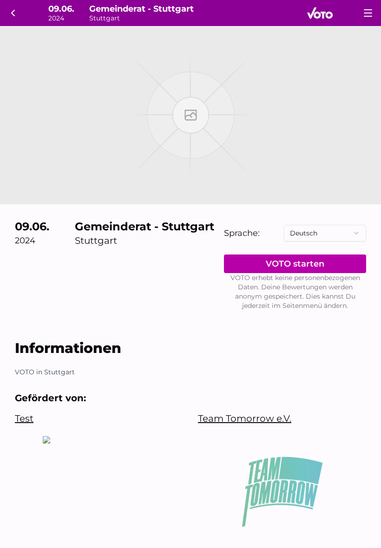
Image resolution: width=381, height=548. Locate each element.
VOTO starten (295, 264)
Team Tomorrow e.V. (244, 418)
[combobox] (325, 233)
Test (24, 418)
